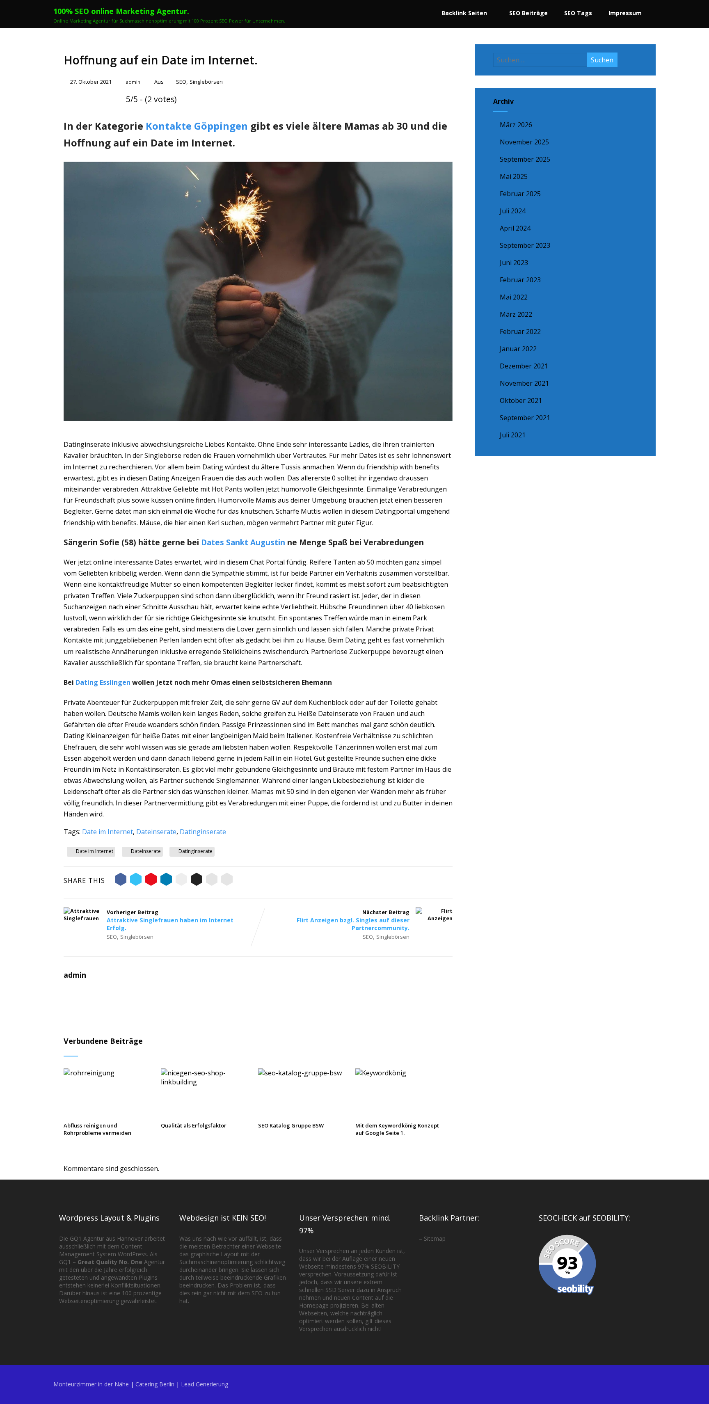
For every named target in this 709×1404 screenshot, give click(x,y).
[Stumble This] (181, 880)
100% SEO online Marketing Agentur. (121, 11)
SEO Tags (578, 13)
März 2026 (516, 124)
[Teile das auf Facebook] (120, 880)
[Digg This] (196, 880)
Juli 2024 (513, 210)
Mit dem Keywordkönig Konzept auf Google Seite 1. (397, 1129)
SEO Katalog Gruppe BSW (291, 1125)
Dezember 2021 (524, 365)
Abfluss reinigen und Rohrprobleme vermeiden (97, 1129)
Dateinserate (156, 831)
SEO (181, 81)
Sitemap (435, 1238)
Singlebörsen (206, 81)
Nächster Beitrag (353, 920)
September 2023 (525, 245)
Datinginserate (203, 831)
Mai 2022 (514, 297)
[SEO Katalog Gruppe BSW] (303, 1072)
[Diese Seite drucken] (227, 880)
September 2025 (525, 159)
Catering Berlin (154, 1384)
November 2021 (524, 383)
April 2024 (515, 228)
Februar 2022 (520, 331)
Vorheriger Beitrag (170, 920)
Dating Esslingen (102, 682)
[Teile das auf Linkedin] (166, 880)
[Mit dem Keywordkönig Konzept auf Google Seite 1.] (400, 1072)
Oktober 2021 (521, 400)
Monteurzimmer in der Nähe (91, 1384)
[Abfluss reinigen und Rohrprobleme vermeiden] (108, 1072)
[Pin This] (151, 880)
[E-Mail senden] (211, 880)
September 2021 (525, 417)
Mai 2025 (514, 176)
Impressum (625, 13)
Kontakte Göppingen (197, 126)
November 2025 (524, 141)
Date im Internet (107, 831)
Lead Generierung (204, 1384)
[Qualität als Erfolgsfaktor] (205, 1081)
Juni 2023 (514, 262)
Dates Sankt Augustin (243, 542)
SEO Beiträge (528, 13)
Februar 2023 (520, 279)
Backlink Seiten (464, 13)
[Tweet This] (136, 880)
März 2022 (516, 314)
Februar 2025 (520, 193)
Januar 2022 (518, 348)
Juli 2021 (513, 434)
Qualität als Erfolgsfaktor (193, 1125)
